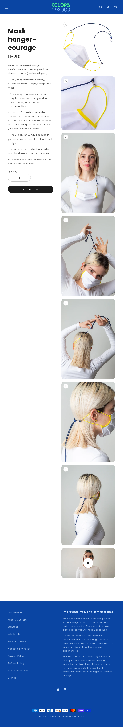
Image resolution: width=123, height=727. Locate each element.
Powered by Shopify (74, 716)
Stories (12, 677)
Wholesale (14, 634)
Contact (13, 627)
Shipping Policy (17, 641)
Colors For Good (56, 716)
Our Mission (15, 612)
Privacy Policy (16, 656)
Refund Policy (16, 663)
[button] (6, 7)
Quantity (12, 171)
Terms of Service (18, 670)
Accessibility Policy (19, 648)
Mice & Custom (17, 619)
